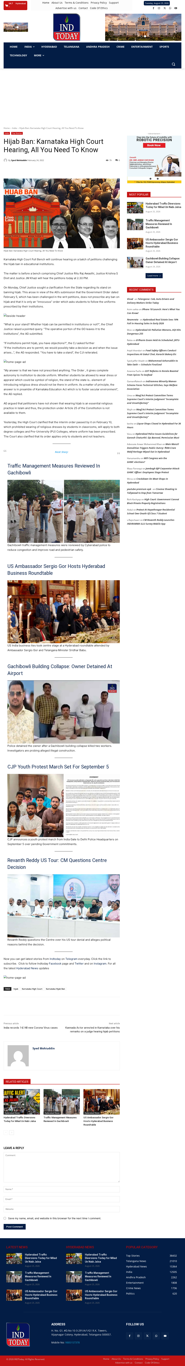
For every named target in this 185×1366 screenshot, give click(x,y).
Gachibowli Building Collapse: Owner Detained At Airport (59, 670)
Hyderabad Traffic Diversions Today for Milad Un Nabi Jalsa (41, 1258)
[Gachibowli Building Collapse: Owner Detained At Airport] (135, 262)
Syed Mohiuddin (19, 160)
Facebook (55, 963)
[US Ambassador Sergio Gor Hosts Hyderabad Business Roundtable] (101, 1102)
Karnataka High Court (32, 988)
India (14, 128)
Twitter (79, 963)
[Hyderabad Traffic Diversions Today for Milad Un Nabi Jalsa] (22, 1102)
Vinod (130, 299)
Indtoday (55, 959)
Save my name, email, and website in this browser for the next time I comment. (54, 1218)
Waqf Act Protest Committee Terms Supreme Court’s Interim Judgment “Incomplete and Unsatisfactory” (152, 399)
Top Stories (17, 133)
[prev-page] (6, 1132)
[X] (165, 8)
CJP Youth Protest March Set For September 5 (58, 767)
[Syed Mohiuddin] (6, 160)
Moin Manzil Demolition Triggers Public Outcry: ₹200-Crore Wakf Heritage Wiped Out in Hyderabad (153, 447)
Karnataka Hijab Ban (55, 988)
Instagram (100, 963)
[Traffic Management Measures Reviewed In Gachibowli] (62, 1102)
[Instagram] (159, 8)
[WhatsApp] (170, 8)
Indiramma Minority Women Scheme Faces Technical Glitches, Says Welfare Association (152, 385)
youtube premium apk (139, 489)
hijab (16, 988)
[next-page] (11, 1132)
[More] (68, 1006)
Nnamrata (132, 319)
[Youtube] (176, 8)
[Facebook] (153, 8)
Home (7, 128)
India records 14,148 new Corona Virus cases (31, 1027)
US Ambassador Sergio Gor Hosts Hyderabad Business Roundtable (56, 569)
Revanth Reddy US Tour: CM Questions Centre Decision (57, 863)
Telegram (71, 959)
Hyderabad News (27, 968)
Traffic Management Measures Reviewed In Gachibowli (53, 469)
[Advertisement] (92, 95)
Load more (152, 275)
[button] (14, 27)
